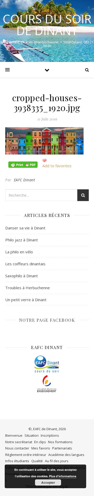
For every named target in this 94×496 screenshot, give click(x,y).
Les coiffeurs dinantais (25, 263)
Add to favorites (57, 165)
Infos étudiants (17, 461)
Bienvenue (13, 435)
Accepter (48, 482)
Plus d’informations (62, 476)
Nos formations (60, 442)
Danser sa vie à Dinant (25, 227)
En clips (40, 442)
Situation (32, 435)
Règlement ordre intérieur (25, 454)
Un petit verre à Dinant (25, 299)
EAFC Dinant (24, 179)
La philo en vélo (19, 251)
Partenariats (62, 448)
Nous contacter (17, 448)
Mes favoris (40, 448)
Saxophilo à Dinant (21, 275)
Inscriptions (50, 435)
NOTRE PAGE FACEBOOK (47, 320)
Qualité (37, 461)
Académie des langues (66, 454)
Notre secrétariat (18, 442)
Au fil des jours (56, 461)
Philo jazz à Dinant (21, 239)
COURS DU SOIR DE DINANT (47, 24)
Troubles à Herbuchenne (27, 287)
